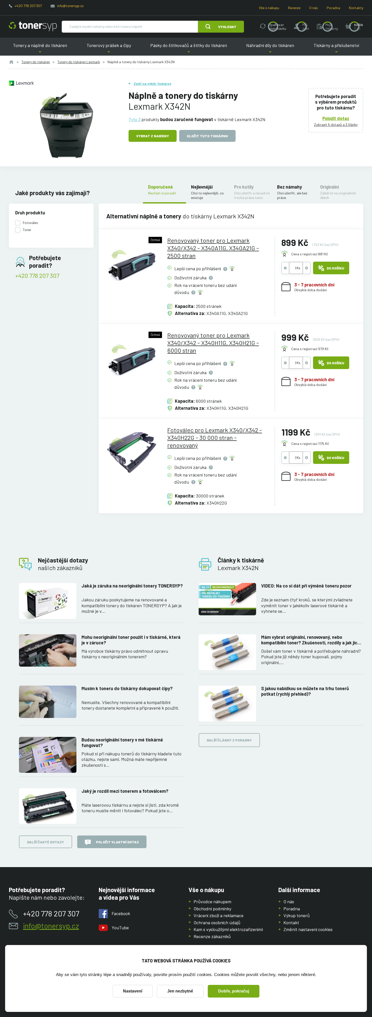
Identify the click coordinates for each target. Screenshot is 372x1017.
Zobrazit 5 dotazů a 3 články (336, 124)
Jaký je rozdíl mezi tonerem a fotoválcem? (124, 791)
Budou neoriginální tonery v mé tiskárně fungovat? (122, 742)
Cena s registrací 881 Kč (309, 254)
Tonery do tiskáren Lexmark (78, 62)
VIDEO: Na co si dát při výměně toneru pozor (306, 586)
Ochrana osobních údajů (217, 922)
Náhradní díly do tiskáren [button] (270, 49)
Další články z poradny (229, 740)
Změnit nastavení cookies (308, 929)
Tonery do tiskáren (36, 62)
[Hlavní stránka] (33, 26)
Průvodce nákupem (212, 901)
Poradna (333, 8)
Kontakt (291, 922)
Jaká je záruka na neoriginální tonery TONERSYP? (132, 586)
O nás (313, 8)
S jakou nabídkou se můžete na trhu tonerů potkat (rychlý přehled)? (305, 691)
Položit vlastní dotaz (117, 842)
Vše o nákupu (269, 8)
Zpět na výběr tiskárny (152, 83)
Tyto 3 (134, 119)
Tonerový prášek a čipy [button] (108, 49)
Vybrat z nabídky (152, 136)
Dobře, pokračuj (233, 991)
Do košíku (335, 268)
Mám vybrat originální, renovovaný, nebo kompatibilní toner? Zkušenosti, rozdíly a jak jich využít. (310, 640)
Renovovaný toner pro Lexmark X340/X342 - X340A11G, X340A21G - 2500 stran (213, 248)
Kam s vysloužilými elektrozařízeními (228, 929)
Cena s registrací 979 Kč (309, 349)
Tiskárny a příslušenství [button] (334, 49)
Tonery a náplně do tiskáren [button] (42, 49)
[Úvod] (11, 61)
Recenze (294, 8)
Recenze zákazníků (212, 936)
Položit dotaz (335, 118)
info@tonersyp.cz (70, 6)
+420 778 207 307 (28, 6)
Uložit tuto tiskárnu (207, 136)
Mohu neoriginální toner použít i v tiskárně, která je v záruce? (130, 640)
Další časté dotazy (45, 842)
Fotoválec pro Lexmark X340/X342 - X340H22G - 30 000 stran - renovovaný (214, 437)
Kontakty (356, 8)
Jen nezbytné (180, 991)
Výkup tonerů (296, 915)
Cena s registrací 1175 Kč (310, 443)
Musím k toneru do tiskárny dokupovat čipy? (127, 688)
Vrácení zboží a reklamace (218, 915)
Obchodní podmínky (212, 908)
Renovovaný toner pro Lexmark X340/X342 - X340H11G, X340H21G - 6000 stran (213, 342)
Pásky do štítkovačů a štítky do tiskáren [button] (188, 49)
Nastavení (132, 991)
